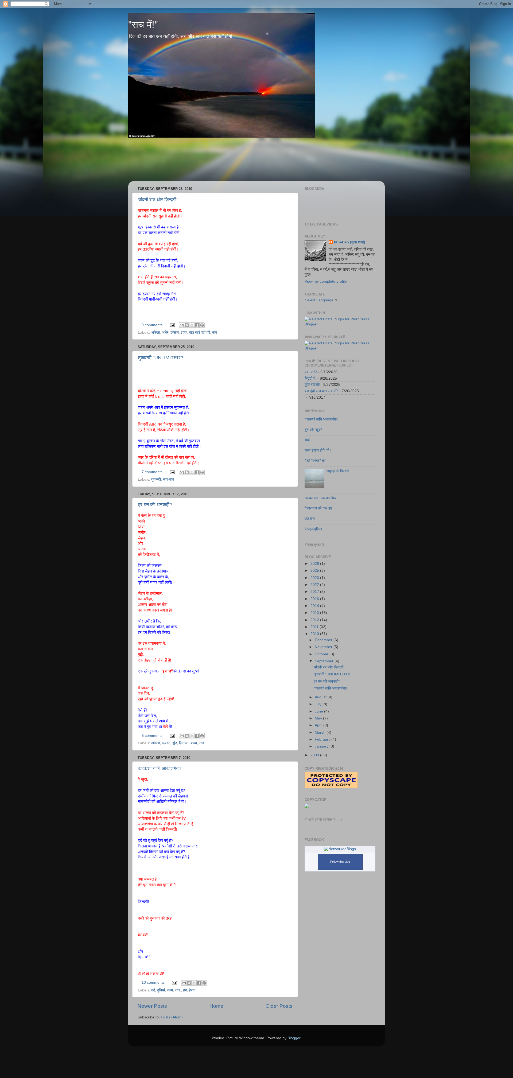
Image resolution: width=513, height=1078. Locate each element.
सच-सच (168, 479)
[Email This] (181, 325)
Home (216, 1006)
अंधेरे (165, 332)
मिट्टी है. (310, 378)
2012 (315, 620)
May (319, 718)
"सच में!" (143, 24)
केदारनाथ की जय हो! (318, 508)
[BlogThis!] (186, 325)
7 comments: (153, 472)
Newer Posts (152, 1006)
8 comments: (153, 736)
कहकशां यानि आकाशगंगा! (159, 768)
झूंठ (174, 743)
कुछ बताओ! (312, 385)
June (319, 711)
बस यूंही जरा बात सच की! (321, 391)
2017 (315, 592)
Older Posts (279, 1006)
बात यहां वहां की (199, 332)
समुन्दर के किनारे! (338, 471)
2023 (315, 578)
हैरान (192, 990)
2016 (315, 599)
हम (185, 990)
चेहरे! (308, 440)
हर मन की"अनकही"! (155, 504)
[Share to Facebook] (197, 325)
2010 (315, 634)
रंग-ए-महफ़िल (313, 529)
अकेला (155, 332)
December (324, 640)
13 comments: (154, 982)
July (318, 704)
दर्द (153, 990)
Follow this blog (340, 861)
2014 (315, 606)
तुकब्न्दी (156, 479)
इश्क (184, 332)
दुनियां (161, 990)
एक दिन (310, 519)
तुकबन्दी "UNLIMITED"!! (161, 357)
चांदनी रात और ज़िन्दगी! (158, 199)
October (322, 654)
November (324, 647)
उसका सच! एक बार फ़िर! (321, 498)
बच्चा (194, 743)
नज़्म (170, 990)
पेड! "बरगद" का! (316, 461)
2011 (315, 627)
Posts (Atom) (172, 1017)
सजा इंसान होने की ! (318, 450)
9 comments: (153, 325)
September (325, 661)
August (321, 697)
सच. (202, 743)
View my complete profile (326, 281)
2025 (315, 571)
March (321, 732)
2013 (315, 613)
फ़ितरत (183, 743)
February (323, 739)
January (322, 746)
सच (214, 332)
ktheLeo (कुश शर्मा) (349, 242)
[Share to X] (192, 325)
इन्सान (174, 332)
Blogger (293, 1038)
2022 (315, 585)
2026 (315, 564)
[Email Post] (172, 325)
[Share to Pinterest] (202, 325)
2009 (315, 755)
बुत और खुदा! (313, 430)
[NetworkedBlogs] (340, 849)
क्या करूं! (311, 372)
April (319, 725)
